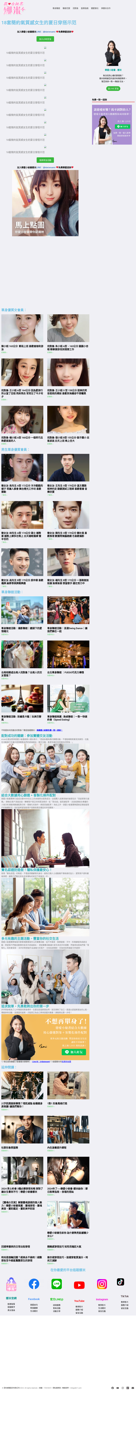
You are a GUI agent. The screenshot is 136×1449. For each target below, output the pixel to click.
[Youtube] (117, 1388)
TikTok (125, 1296)
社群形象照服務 (9, 1147)
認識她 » (4, 352)
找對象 (75, 8)
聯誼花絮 (66, 8)
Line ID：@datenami (41, 1062)
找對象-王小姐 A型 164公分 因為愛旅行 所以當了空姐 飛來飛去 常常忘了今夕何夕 (22, 393)
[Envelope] (133, 1388)
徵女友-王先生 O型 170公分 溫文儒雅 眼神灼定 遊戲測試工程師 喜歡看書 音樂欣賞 (67, 488)
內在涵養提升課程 (56, 1147)
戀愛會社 (95, 8)
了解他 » (4, 495)
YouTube (79, 1301)
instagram (102, 1299)
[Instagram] (123, 1388)
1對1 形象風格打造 (57, 1103)
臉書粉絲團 (66, 1062)
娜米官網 (11, 1298)
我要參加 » (5, 634)
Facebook (34, 1299)
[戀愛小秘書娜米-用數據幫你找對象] (128, 1388)
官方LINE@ (56, 1299)
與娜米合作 (105, 8)
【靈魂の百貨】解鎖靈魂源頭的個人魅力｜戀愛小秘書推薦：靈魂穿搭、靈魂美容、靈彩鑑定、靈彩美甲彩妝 (21, 1205)
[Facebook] (112, 1388)
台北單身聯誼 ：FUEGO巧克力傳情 (65, 672)
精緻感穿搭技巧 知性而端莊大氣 (64, 1246)
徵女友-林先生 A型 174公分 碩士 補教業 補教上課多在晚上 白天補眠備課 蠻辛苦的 (21, 536)
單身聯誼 (56, 8)
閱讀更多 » (5, 1110)
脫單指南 (84, 8)
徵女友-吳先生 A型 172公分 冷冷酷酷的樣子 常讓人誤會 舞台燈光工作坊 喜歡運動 (22, 488)
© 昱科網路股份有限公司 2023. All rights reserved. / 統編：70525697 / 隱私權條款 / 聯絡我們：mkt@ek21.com (42, 1388)
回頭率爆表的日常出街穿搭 (15, 1246)
